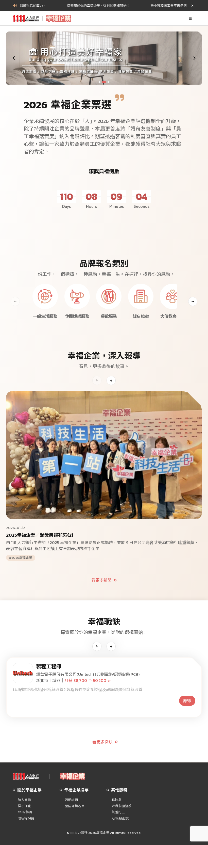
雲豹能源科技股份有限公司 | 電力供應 (70, 674)
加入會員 (24, 800)
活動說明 (71, 800)
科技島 (117, 800)
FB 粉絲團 (25, 812)
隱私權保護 (26, 819)
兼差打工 (118, 812)
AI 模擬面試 (120, 819)
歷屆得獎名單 (74, 806)
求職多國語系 (121, 806)
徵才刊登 (24, 806)
